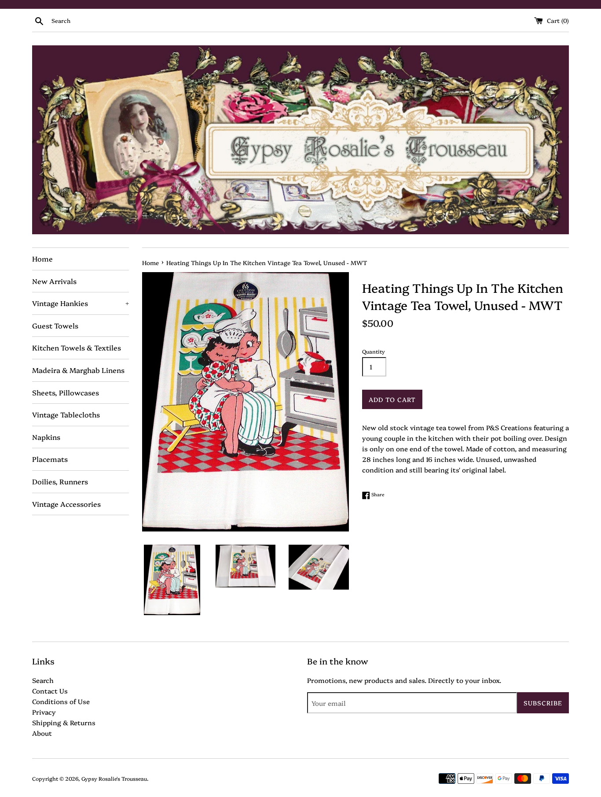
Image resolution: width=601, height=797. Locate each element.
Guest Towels (55, 325)
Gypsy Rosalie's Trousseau (114, 778)
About (42, 733)
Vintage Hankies (80, 303)
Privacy (44, 711)
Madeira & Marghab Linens (78, 370)
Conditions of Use (61, 701)
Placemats (50, 459)
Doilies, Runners (60, 481)
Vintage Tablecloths (66, 414)
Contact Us (50, 690)
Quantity (373, 351)
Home (42, 258)
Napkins (46, 437)
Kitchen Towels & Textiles (76, 347)
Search (43, 680)
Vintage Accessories (66, 504)
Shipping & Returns (63, 722)
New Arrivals (54, 281)
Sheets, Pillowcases (65, 392)
